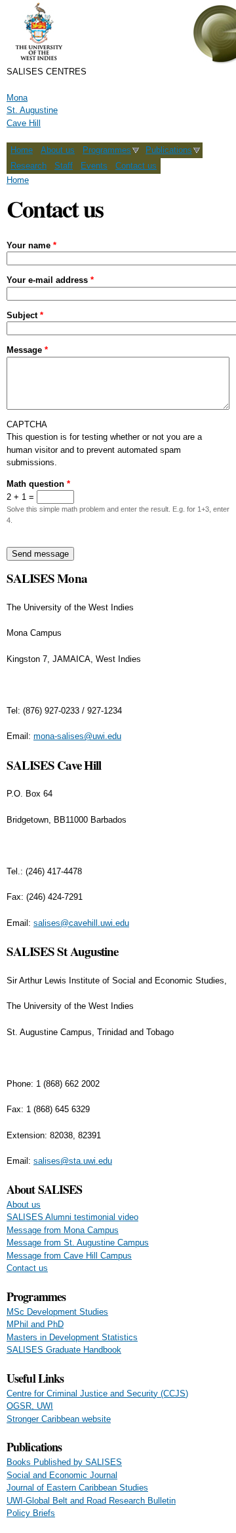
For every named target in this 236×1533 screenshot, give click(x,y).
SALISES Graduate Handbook (64, 1350)
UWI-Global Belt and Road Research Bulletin (91, 1501)
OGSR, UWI (30, 1406)
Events (94, 166)
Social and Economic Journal (62, 1475)
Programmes (107, 150)
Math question (38, 484)
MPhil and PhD (35, 1324)
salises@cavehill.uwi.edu (81, 923)
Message (27, 350)
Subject (25, 315)
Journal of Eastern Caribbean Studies (77, 1487)
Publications (169, 150)
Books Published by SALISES (64, 1462)
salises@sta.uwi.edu (72, 1161)
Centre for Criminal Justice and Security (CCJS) (97, 1393)
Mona (17, 98)
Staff (63, 166)
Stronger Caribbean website (59, 1419)
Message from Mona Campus (63, 1230)
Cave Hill (24, 123)
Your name (31, 245)
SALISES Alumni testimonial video (72, 1217)
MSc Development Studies (57, 1312)
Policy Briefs (31, 1513)
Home (21, 150)
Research (28, 166)
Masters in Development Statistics (72, 1337)
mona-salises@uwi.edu (77, 736)
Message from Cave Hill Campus (69, 1256)
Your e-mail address (50, 280)
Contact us (136, 166)
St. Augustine (32, 110)
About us (58, 150)
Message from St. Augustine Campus (78, 1242)
